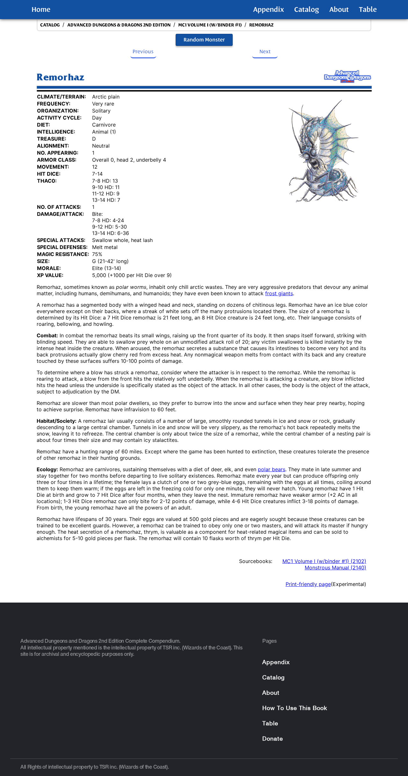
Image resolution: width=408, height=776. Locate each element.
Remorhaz (261, 25)
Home (41, 9)
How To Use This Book (294, 708)
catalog (50, 25)
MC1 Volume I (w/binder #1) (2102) (324, 561)
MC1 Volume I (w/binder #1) (210, 25)
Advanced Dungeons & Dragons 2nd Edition (119, 25)
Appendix (268, 9)
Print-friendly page (308, 584)
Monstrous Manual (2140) (335, 567)
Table (368, 9)
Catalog (306, 9)
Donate (272, 739)
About (339, 9)
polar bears (271, 469)
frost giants (279, 293)
